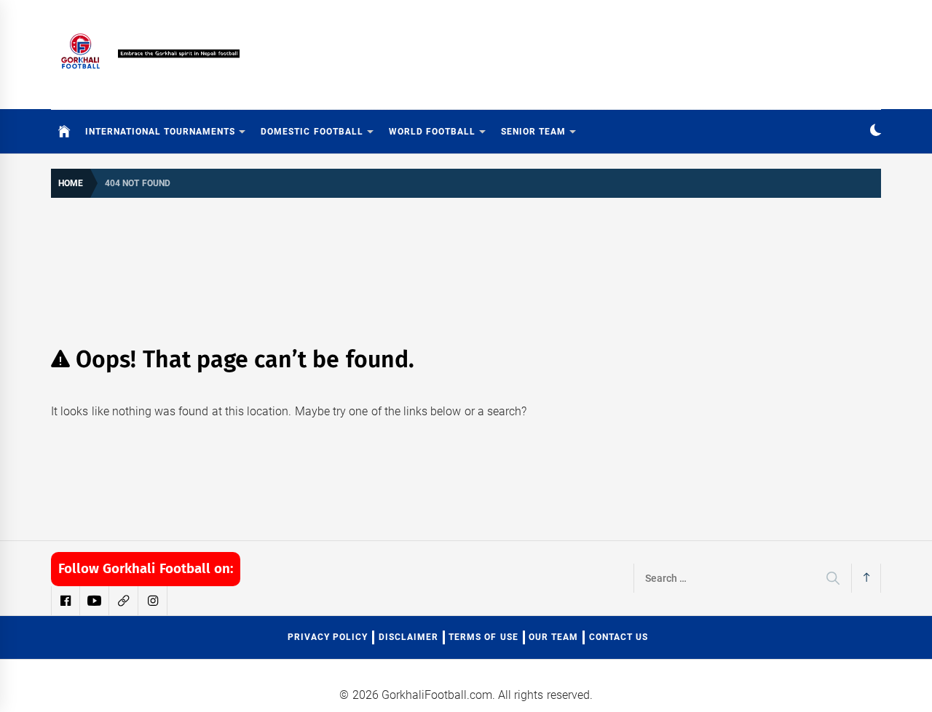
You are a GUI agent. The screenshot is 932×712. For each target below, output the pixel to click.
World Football (432, 132)
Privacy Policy (328, 637)
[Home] (64, 131)
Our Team (553, 637)
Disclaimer (408, 637)
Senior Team (533, 132)
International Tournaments (160, 132)
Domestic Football (312, 132)
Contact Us (618, 637)
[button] (875, 132)
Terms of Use (483, 637)
